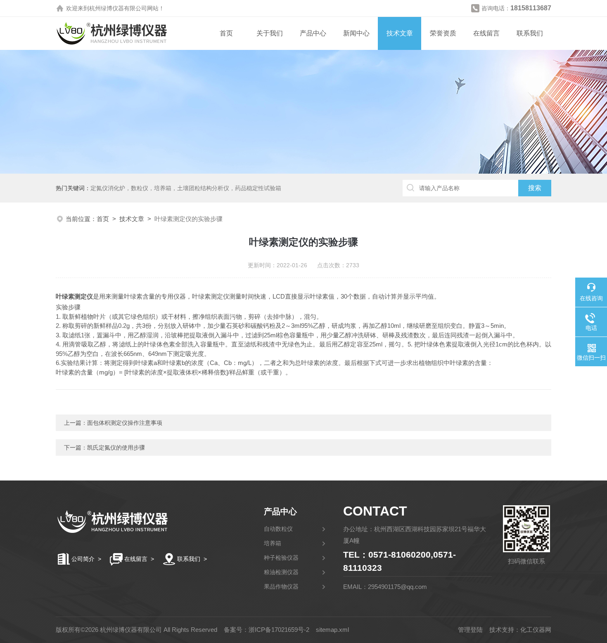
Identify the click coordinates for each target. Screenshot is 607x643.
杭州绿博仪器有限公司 (118, 8)
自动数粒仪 (278, 528)
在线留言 (486, 33)
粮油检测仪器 (281, 572)
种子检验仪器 (281, 557)
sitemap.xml (332, 629)
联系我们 (530, 33)
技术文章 (399, 33)
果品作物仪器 (281, 586)
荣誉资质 (443, 33)
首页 (226, 33)
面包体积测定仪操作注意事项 (124, 422)
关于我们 (269, 33)
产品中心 (313, 33)
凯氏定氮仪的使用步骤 (116, 447)
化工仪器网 (535, 629)
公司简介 (83, 559)
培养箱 (272, 543)
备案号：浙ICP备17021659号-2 (266, 629)
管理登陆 (470, 629)
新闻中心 (356, 33)
